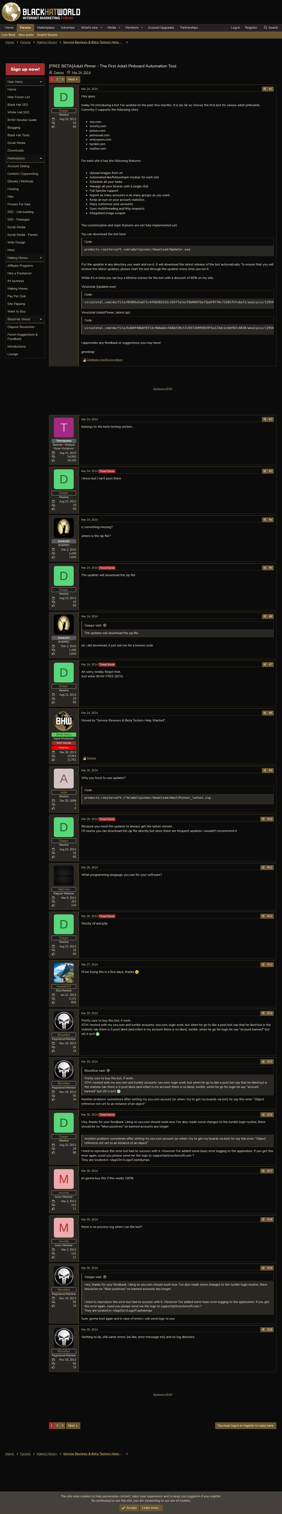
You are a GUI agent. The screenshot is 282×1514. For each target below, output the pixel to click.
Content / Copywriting (22, 174)
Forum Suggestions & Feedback (22, 336)
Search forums (47, 35)
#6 (270, 616)
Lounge (12, 354)
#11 (269, 867)
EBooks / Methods (20, 181)
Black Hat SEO (17, 105)
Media (111, 28)
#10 (269, 819)
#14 (269, 1013)
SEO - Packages (18, 219)
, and (105, 360)
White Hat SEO (18, 112)
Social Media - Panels (22, 235)
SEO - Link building (20, 212)
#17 (269, 1171)
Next (71, 79)
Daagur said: (93, 625)
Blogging (13, 128)
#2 (270, 419)
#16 (269, 1115)
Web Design (16, 242)
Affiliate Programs (20, 266)
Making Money (17, 289)
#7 (270, 664)
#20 (269, 1330)
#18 (269, 1220)
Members (132, 28)
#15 (269, 1062)
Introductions (16, 346)
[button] (101, 28)
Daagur (59, 72)
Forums (25, 28)
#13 (269, 965)
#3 (270, 471)
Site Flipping (16, 304)
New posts (26, 35)
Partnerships (189, 28)
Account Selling (18, 166)
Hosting (13, 189)
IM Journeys (15, 281)
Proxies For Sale (19, 204)
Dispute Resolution (20, 327)
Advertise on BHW (162, 388)
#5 (270, 568)
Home (9, 28)
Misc (10, 197)
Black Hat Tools (18, 135)
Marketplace (46, 28)
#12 (269, 916)
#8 (270, 713)
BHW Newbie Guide (22, 120)
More (11, 250)
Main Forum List (18, 97)
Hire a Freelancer (19, 273)
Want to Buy (16, 311)
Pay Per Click (16, 296)
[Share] (265, 89)
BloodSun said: (94, 1071)
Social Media (16, 143)
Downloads (15, 150)
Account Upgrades (161, 28)
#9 (270, 770)
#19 (269, 1268)
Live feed (8, 35)
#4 (270, 520)
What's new (89, 28)
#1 (270, 89)
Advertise (68, 28)
